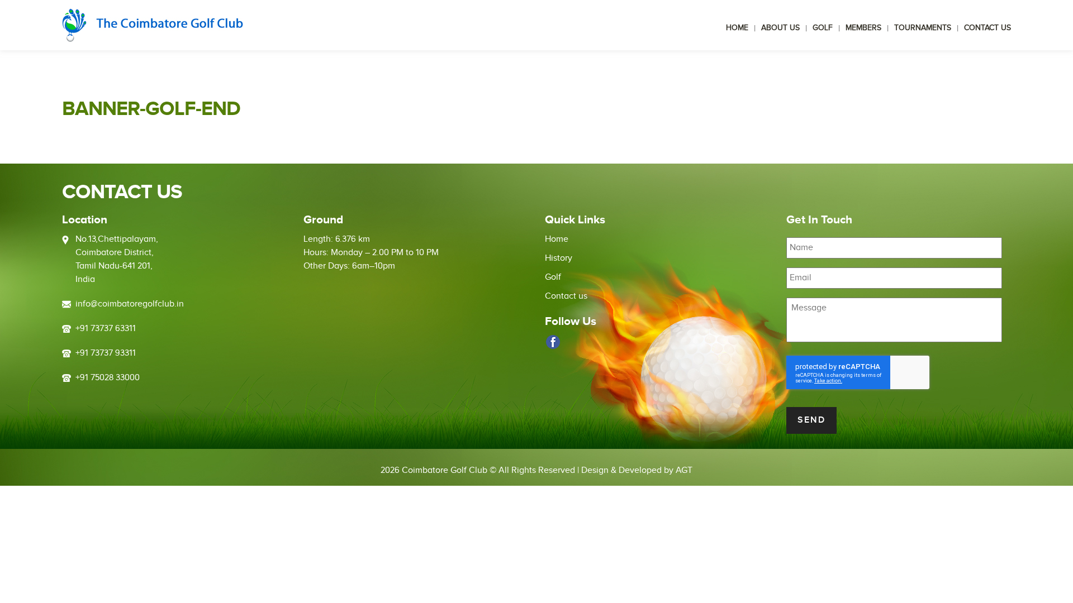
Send (811, 420)
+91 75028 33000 (107, 377)
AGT (684, 470)
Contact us (987, 27)
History (558, 258)
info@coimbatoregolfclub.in (129, 304)
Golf (823, 27)
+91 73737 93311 (105, 353)
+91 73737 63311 (105, 328)
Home (737, 27)
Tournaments (922, 27)
